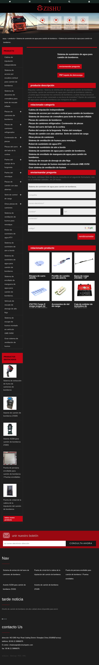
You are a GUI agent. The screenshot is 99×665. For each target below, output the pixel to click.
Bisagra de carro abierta (37, 277)
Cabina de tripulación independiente (10, 61)
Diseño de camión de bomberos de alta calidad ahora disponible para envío (30, 609)
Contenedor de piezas (11, 139)
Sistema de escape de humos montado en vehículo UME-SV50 (11, 325)
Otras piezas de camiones (11, 206)
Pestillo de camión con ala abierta (61, 277)
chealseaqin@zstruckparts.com (21, 645)
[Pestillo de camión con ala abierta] (62, 262)
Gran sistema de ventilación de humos (11, 342)
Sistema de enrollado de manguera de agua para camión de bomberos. (10, 286)
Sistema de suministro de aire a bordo (10, 246)
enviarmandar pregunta (69, 66)
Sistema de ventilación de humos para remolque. (10, 219)
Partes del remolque (9, 174)
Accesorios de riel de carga (60, 305)
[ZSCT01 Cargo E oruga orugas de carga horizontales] (39, 291)
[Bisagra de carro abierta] (39, 262)
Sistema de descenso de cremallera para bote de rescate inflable (11, 98)
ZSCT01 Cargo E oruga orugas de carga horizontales (38, 305)
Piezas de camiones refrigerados (9, 128)
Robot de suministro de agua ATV (10, 234)
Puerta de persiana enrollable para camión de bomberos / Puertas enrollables (78, 574)
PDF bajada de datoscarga (70, 75)
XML (24, 656)
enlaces (5, 656)
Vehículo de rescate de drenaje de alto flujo (11, 307)
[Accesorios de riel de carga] (62, 291)
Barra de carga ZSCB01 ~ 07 (81, 277)
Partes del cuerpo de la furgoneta (10, 163)
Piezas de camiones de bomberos (10, 115)
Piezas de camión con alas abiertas (11, 185)
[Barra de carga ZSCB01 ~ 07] (84, 262)
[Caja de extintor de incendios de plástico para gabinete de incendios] (84, 291)
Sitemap (13, 656)
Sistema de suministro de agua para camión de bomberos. (36, 38)
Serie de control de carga (11, 197)
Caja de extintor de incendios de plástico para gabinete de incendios (83, 305)
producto (12, 38)
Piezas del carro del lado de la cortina (11, 150)
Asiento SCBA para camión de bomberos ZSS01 (12, 442)
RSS (19, 656)
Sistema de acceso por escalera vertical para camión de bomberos (11, 78)
